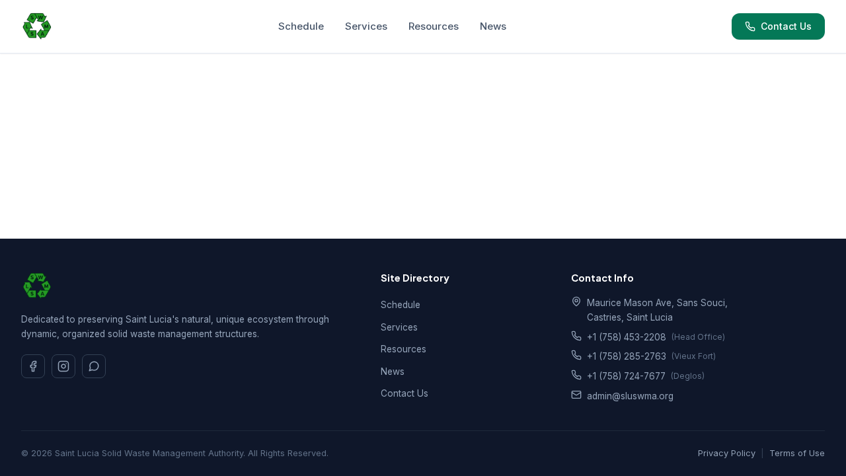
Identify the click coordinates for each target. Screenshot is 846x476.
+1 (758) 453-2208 (626, 337)
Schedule (301, 26)
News (493, 26)
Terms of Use (797, 453)
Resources (433, 26)
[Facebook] (33, 366)
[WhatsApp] (94, 366)
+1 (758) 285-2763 (626, 356)
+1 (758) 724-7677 (626, 376)
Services (366, 26)
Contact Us (786, 26)
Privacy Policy (726, 453)
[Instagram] (63, 366)
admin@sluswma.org (630, 396)
